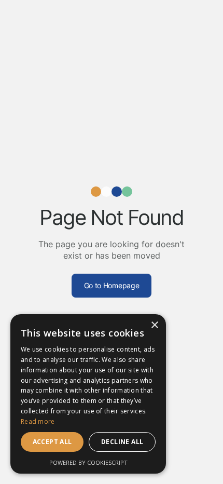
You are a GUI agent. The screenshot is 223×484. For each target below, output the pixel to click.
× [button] (154, 325)
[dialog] (88, 394)
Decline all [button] (122, 441)
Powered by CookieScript (88, 462)
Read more (38, 421)
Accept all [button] (52, 441)
